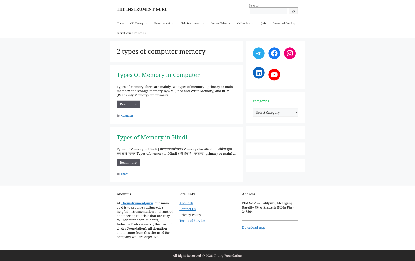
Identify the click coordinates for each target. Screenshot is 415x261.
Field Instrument (190, 23)
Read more (128, 104)
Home (120, 23)
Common (127, 115)
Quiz (263, 23)
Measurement (162, 23)
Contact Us (187, 209)
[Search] (293, 11)
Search (254, 5)
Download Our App (284, 23)
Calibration (243, 23)
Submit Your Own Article (131, 32)
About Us (186, 203)
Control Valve (219, 23)
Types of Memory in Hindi (152, 137)
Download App (253, 227)
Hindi (124, 174)
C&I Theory (136, 23)
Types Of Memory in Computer (158, 75)
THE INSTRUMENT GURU (142, 9)
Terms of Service (192, 220)
